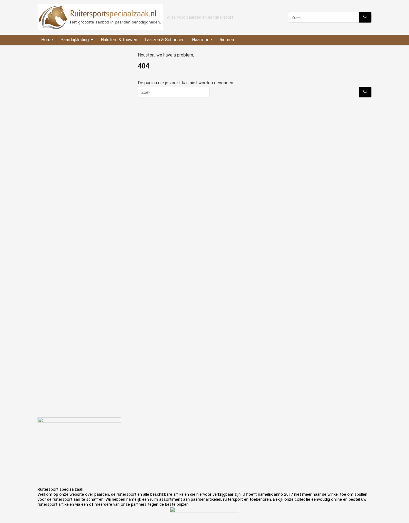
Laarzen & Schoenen (164, 39)
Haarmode (202, 39)
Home (47, 39)
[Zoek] (365, 17)
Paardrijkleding (74, 39)
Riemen (227, 39)
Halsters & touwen (119, 39)
